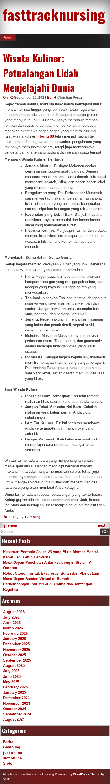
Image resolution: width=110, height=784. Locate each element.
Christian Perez (69, 97)
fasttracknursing (54, 14)
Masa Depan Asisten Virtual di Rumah (36, 579)
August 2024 (14, 719)
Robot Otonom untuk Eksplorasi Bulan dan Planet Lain (51, 573)
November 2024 (16, 703)
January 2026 (14, 639)
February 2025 (15, 687)
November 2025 (16, 650)
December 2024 (16, 698)
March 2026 (13, 628)
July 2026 (11, 617)
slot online (12, 758)
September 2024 (17, 714)
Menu (8, 38)
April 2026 (12, 623)
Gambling (32, 517)
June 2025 (12, 676)
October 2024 (14, 709)
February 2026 (15, 633)
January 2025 (14, 692)
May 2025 (11, 682)
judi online (12, 753)
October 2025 (14, 655)
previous (9, 525)
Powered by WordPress (72, 774)
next (104, 525)
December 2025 (16, 644)
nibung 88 (45, 136)
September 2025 (17, 660)
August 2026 (14, 612)
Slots (7, 763)
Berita (8, 742)
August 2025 (14, 666)
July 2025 (11, 671)
